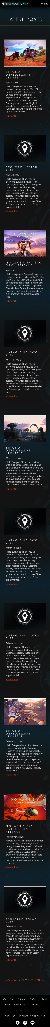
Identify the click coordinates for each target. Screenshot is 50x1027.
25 (32, 980)
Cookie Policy (34, 1004)
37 (36, 980)
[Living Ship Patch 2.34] (25, 361)
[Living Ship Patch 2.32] (25, 644)
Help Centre (13, 1004)
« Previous (10, 980)
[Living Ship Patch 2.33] (25, 549)
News (33, 999)
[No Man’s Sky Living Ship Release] (25, 833)
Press (43, 999)
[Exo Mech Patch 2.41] (25, 176)
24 (29, 980)
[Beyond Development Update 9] (25, 80)
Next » (41, 980)
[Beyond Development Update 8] (25, 454)
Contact (9, 999)
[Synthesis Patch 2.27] (25, 926)
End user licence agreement (25, 1016)
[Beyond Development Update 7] (25, 739)
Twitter (17, 1023)
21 (20, 980)
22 (23, 980)
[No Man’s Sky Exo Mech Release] (25, 268)
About (22, 999)
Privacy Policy (25, 1010)
